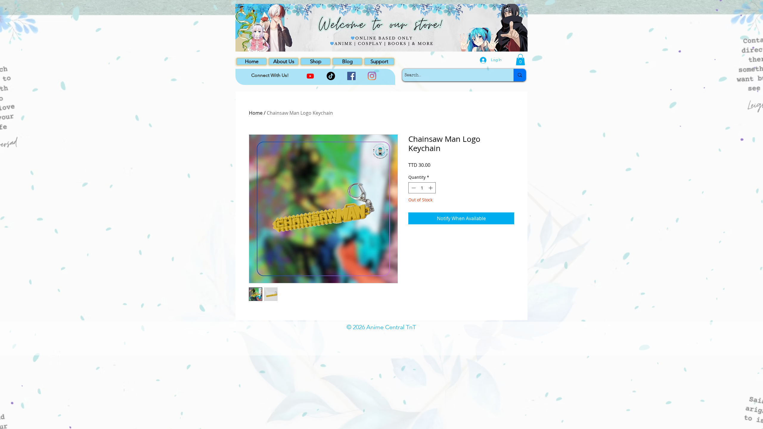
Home (256, 113)
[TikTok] (331, 76)
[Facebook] (351, 76)
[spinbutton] (422, 188)
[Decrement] (413, 188)
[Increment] (431, 188)
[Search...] (520, 75)
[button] (520, 59)
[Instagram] (372, 76)
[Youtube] (310, 76)
